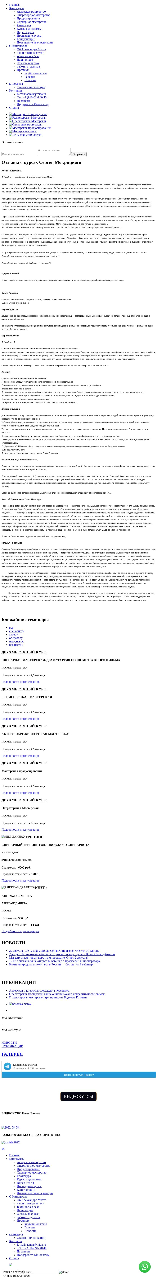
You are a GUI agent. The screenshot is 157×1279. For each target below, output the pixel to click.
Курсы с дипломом (29, 28)
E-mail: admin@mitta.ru (31, 94)
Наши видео (25, 59)
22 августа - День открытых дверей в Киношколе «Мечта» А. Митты (54, 950)
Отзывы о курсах (28, 63)
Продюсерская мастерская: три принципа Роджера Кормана (48, 997)
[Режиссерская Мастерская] (27, 117)
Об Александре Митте (31, 49)
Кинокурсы (16, 8)
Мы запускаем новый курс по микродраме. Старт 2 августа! (48, 957)
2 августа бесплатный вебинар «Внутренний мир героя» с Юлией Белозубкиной (62, 954)
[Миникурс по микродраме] (28, 114)
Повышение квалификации (35, 42)
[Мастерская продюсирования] (30, 128)
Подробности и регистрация (20, 681)
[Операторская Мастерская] (27, 121)
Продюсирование (28, 18)
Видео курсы (25, 32)
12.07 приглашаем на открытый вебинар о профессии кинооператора (54, 961)
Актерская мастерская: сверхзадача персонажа (39, 990)
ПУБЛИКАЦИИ (12, 1046)
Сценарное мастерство (32, 21)
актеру (13, 634)
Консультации (26, 39)
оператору (16, 638)
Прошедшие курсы (29, 35)
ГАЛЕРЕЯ (12, 1054)
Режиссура (24, 25)
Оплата (14, 107)
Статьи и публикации (31, 87)
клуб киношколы (36, 73)
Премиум (23, 70)
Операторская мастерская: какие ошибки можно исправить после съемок (57, 994)
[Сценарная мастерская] (25, 124)
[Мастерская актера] (23, 131)
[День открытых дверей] (25, 134)
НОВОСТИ (9, 1042)
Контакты (15, 90)
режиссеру (16, 644)
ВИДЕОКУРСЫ (78, 1096)
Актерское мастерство (31, 11)
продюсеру (16, 641)
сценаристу (16, 631)
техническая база (28, 56)
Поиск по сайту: (12, 1271)
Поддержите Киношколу (33, 104)
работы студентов (28, 66)
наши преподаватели (30, 52)
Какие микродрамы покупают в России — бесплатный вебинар (51, 964)
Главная (14, 4)
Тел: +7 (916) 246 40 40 (32, 97)
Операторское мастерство (33, 15)
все (11, 627)
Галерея (30, 76)
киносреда (16, 83)
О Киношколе (18, 45)
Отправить (79, 154)
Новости (30, 80)
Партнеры (23, 100)
